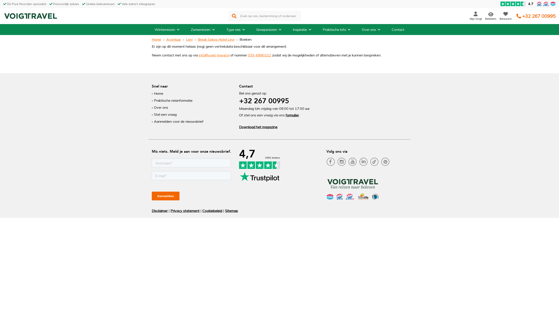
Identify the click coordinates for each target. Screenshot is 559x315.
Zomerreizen (200, 29)
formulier (292, 115)
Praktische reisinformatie (173, 100)
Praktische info (334, 29)
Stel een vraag (165, 114)
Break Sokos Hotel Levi (216, 39)
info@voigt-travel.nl (214, 55)
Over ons (369, 29)
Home (156, 39)
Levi (189, 39)
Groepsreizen (266, 29)
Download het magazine (258, 127)
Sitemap (231, 210)
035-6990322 (259, 55)
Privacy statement (185, 210)
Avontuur (173, 39)
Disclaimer (160, 210)
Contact (398, 29)
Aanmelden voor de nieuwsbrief (179, 121)
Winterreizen (165, 29)
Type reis (233, 29)
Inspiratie (300, 29)
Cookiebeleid (212, 210)
